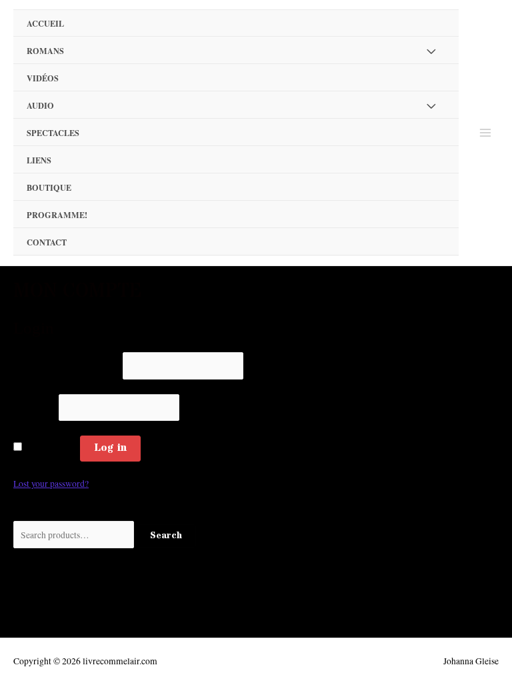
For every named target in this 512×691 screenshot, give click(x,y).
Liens (39, 160)
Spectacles (53, 133)
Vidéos (43, 78)
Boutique (49, 187)
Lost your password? (51, 484)
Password (35, 408)
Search (166, 536)
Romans (45, 51)
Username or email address (67, 366)
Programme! (57, 215)
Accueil (45, 23)
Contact (47, 242)
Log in (110, 448)
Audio (40, 105)
